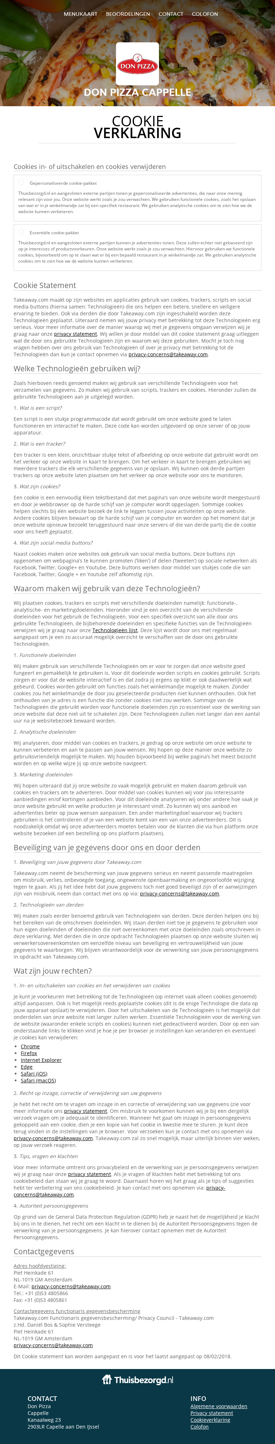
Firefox (29, 1053)
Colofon (199, 1426)
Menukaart (80, 14)
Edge (27, 1066)
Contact (171, 14)
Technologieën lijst (115, 630)
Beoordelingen (128, 14)
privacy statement (75, 333)
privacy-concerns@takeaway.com (168, 354)
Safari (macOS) (38, 1080)
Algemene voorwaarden (218, 1406)
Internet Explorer (41, 1060)
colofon (205, 14)
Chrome (30, 1046)
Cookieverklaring (210, 1419)
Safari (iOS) (34, 1073)
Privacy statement (211, 1413)
